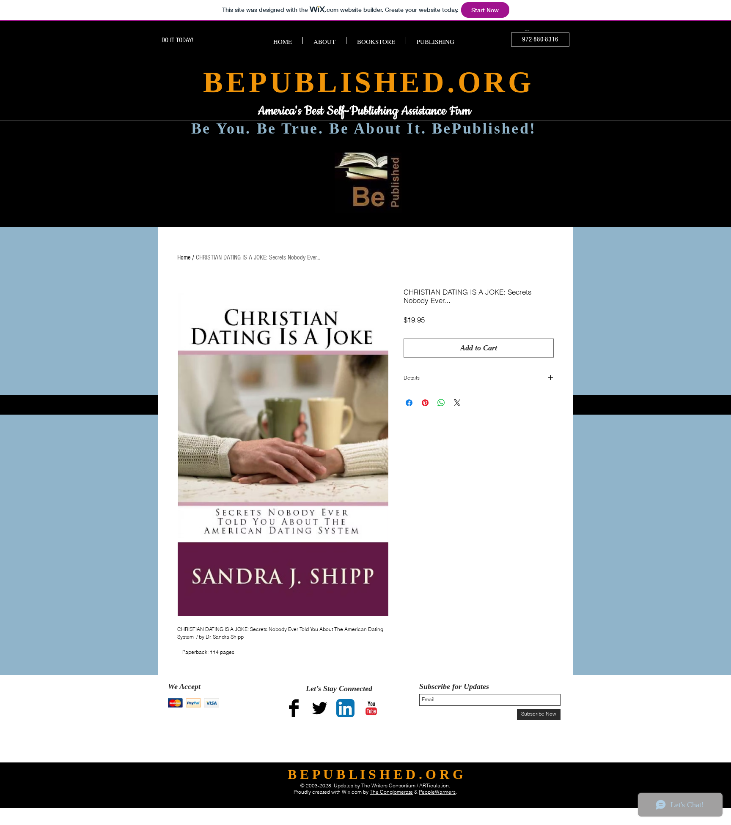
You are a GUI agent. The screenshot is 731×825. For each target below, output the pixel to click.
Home (183, 257)
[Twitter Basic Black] (320, 708)
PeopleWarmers (437, 792)
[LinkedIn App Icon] (345, 708)
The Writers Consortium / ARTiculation (405, 785)
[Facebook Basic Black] (294, 708)
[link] (527, 30)
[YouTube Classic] (371, 708)
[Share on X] (457, 403)
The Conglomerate (391, 792)
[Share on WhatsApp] (441, 403)
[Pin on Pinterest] (425, 403)
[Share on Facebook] (409, 403)
